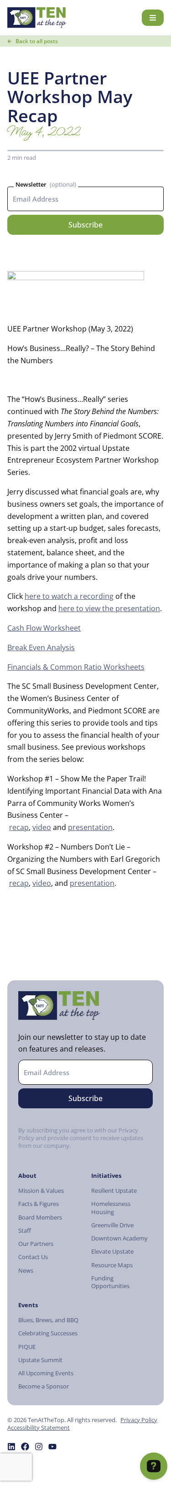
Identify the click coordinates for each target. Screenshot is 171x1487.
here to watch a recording (69, 596)
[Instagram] (39, 1447)
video (41, 827)
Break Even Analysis (41, 647)
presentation (90, 827)
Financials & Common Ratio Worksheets (76, 667)
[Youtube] (52, 1447)
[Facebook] (25, 1447)
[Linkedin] (11, 1447)
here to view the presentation (109, 608)
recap (19, 827)
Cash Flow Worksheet (44, 628)
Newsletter (31, 184)
